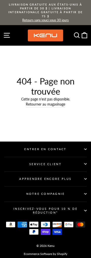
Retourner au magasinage (45, 104)
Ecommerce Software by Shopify (45, 254)
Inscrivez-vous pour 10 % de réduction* (45, 210)
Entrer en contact (45, 149)
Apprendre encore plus (45, 178)
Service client (45, 164)
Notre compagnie (45, 193)
